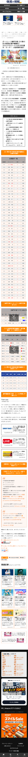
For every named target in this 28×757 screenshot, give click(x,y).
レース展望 (5, 557)
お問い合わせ (7, 746)
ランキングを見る (14, 702)
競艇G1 (23, 557)
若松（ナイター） (18, 668)
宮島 (15, 663)
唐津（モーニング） (19, 673)
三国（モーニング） (7, 671)
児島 (15, 661)
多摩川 (4, 663)
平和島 (4, 661)
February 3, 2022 (7, 525)
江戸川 (4, 659)
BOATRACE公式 (14, 748)
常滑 (3, 668)
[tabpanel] (8, 20)
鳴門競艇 (5, 559)
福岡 (15, 671)
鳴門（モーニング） (19, 657)
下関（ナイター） (18, 666)
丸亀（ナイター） (18, 659)
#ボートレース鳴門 (16, 496)
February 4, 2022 (19, 506)
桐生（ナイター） (6, 656)
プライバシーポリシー (7, 743)
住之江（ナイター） (7, 675)
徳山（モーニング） (19, 664)
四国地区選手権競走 (15, 557)
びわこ (4, 673)
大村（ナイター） (18, 675)
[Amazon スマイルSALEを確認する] (14, 725)
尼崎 (15, 656)
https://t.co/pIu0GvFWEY (12, 519)
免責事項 (21, 743)
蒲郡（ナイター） (6, 666)
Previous (1, 20)
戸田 (3, 657)
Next (27, 20)
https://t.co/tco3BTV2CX (16, 498)
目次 (11, 116)
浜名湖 (4, 664)
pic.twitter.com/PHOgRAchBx (11, 500)
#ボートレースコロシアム (9, 514)
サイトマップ (20, 746)
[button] (25, 415)
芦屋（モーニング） (19, 670)
